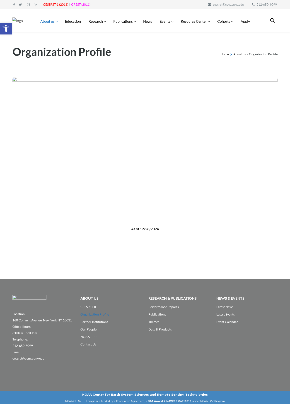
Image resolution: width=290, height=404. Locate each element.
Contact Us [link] (88, 344)
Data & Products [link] (160, 329)
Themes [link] (153, 322)
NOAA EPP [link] (88, 337)
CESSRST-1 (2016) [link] (55, 4)
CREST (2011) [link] (80, 4)
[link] (6, 28)
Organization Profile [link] (94, 314)
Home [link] (224, 54)
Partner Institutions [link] (94, 322)
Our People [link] (88, 329)
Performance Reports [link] (163, 307)
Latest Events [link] (225, 314)
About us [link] (239, 54)
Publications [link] (157, 314)
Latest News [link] (224, 307)
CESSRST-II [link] (88, 307)
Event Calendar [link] (227, 322)
